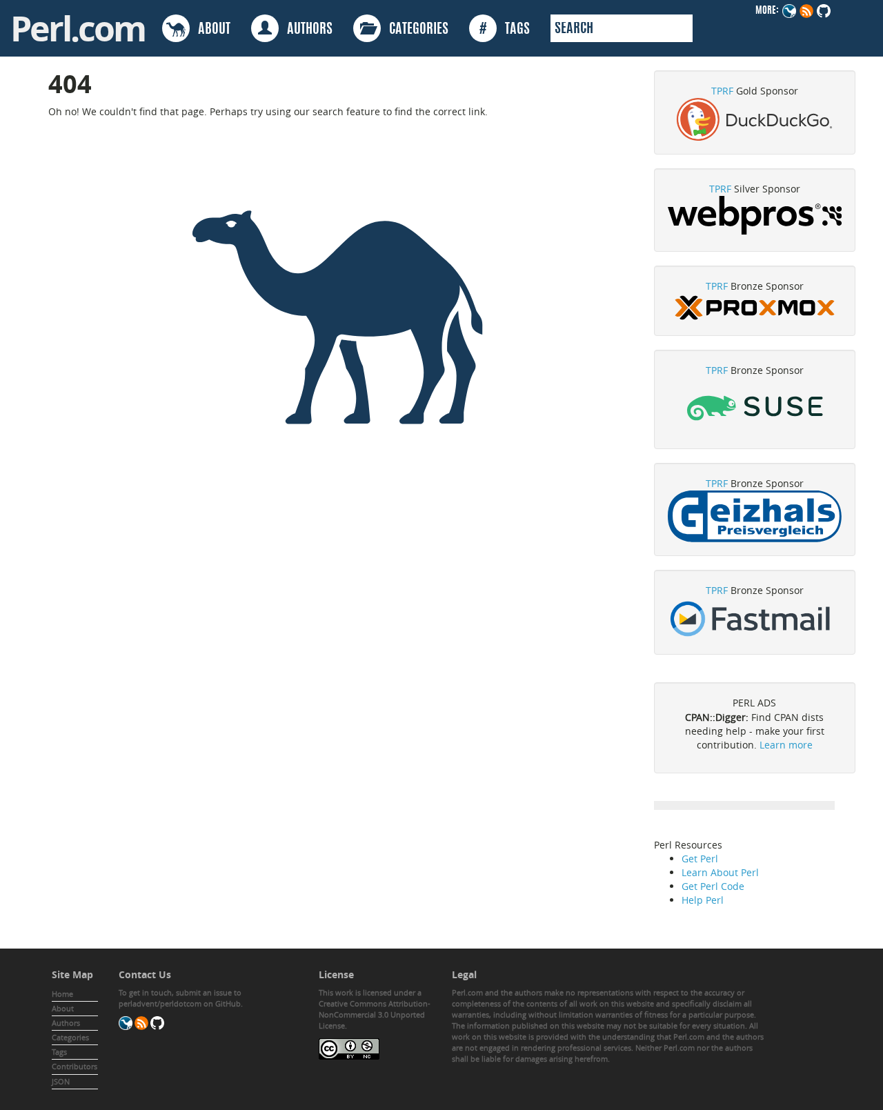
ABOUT (210, 30)
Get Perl (700, 858)
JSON (61, 1081)
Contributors (74, 1066)
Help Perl (703, 899)
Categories (70, 1037)
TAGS (504, 30)
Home (62, 994)
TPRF (722, 90)
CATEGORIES (414, 30)
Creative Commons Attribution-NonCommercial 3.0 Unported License (374, 1014)
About (63, 1008)
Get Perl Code (713, 886)
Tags (59, 1052)
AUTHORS (306, 30)
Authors (66, 1023)
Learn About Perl (720, 872)
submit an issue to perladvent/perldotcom (180, 998)
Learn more (786, 744)
